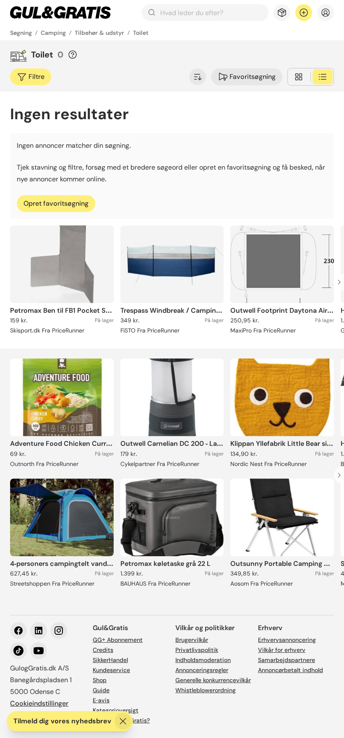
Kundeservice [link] (111, 670)
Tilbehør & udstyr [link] (99, 33)
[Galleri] (299, 76)
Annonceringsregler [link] (201, 670)
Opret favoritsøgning (56, 203)
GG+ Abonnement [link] (118, 640)
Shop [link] (100, 680)
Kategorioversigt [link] (115, 710)
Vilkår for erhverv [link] (281, 650)
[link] (60, 12)
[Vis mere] (197, 76)
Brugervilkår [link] (191, 640)
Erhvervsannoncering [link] (287, 640)
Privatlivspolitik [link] (196, 650)
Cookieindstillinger (39, 703)
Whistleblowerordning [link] (205, 690)
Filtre (36, 76)
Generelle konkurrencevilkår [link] (213, 680)
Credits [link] (103, 650)
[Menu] (325, 12)
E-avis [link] (101, 700)
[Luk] (123, 721)
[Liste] (323, 76)
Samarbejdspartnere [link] (286, 660)
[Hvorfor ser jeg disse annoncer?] (73, 55)
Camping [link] (53, 33)
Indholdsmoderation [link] (203, 660)
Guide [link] (101, 690)
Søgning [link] (21, 33)
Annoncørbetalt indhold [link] (290, 670)
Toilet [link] (141, 33)
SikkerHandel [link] (110, 660)
